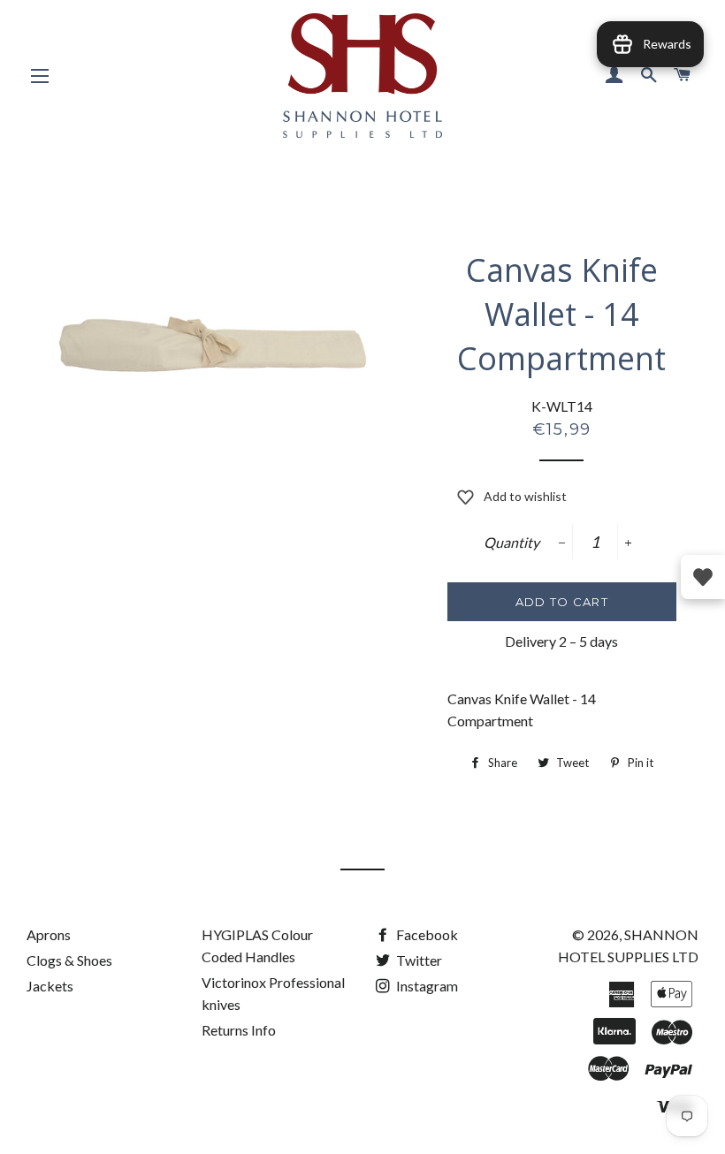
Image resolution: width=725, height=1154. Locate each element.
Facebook (425, 934)
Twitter (417, 960)
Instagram (425, 985)
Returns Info (239, 1029)
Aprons (49, 934)
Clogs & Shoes (69, 960)
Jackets (50, 985)
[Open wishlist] (703, 577)
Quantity (511, 542)
